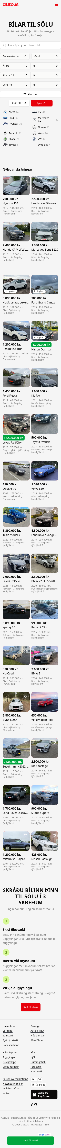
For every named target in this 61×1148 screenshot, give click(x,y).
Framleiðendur (11, 56)
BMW (13, 112)
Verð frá (7, 84)
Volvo (43, 133)
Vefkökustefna (11, 1088)
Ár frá (6, 65)
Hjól (32, 1057)
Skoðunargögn (11, 1066)
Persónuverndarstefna (15, 1079)
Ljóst (38, 1079)
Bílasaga (35, 1026)
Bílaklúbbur (37, 1040)
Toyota (14, 144)
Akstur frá (8, 75)
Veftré (6, 1093)
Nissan (43, 127)
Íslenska (40, 1084)
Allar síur (32, 94)
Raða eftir (17, 103)
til (34, 65)
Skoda (14, 139)
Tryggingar (9, 1057)
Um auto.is (9, 1026)
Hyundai (15, 123)
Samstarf (8, 1035)
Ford (13, 118)
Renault (15, 133)
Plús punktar (37, 1035)
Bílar (33, 1052)
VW (41, 139)
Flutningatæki (38, 1062)
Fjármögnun (10, 1052)
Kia (41, 112)
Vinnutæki (36, 1071)
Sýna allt (43, 144)
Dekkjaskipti (9, 1062)
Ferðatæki (36, 1066)
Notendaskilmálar (13, 1083)
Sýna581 (42, 103)
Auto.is (11, 4)
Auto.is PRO (37, 1030)
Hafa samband (11, 1045)
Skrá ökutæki (30, 1007)
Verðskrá (8, 1030)
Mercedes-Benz (48, 119)
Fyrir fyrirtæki (10, 1040)
